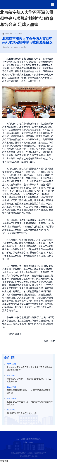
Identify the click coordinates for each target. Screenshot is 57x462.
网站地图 (4, 461)
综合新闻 (19, 33)
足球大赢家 (8, 33)
